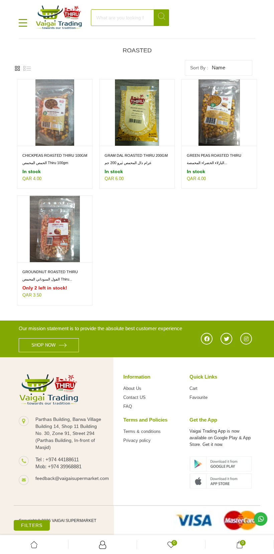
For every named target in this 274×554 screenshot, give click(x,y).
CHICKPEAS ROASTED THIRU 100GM (54, 155)
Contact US (134, 397)
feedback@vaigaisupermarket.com (69, 478)
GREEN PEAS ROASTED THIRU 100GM (214, 155)
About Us (132, 388)
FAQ (127, 406)
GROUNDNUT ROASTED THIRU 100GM (50, 272)
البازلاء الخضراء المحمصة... (207, 163)
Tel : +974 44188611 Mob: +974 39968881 (58, 463)
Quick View (70, 140)
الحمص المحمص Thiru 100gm (45, 163)
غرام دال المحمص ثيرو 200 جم (128, 163)
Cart (193, 388)
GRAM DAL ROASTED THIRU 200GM (136, 155)
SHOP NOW (43, 345)
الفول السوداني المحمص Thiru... (47, 279)
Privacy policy (137, 440)
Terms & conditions (142, 431)
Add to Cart (33, 140)
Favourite (198, 397)
